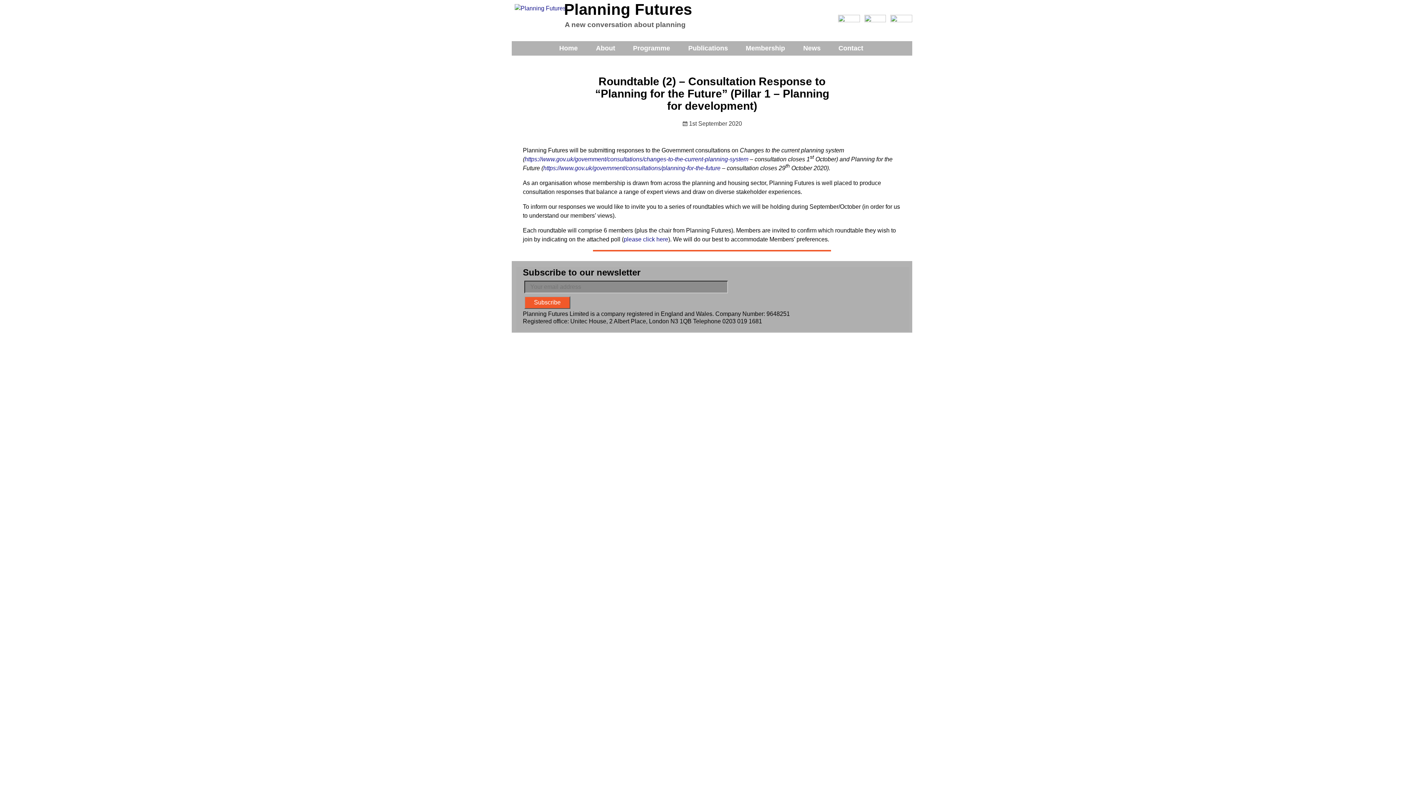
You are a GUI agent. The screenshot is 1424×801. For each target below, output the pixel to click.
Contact (850, 48)
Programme (651, 48)
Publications (708, 48)
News (812, 48)
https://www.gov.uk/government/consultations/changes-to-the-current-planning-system (636, 159)
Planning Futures (628, 9)
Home (568, 48)
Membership (765, 48)
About (605, 48)
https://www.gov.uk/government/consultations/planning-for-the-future (632, 168)
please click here (646, 239)
